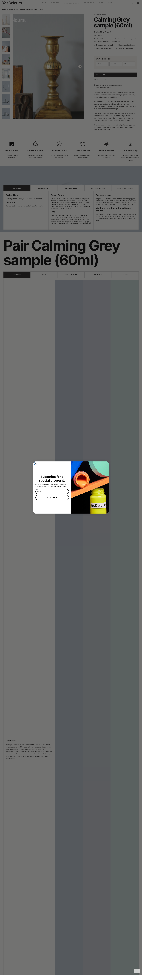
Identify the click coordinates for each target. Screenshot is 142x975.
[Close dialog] (35, 463)
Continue (52, 497)
